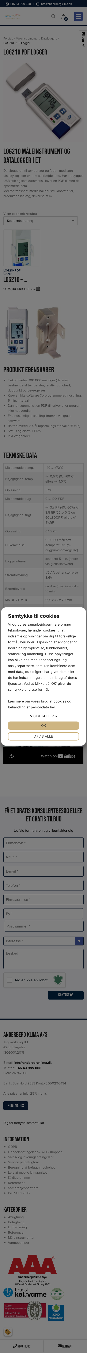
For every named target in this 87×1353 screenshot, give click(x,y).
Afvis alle (43, 736)
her (52, 707)
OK (43, 725)
